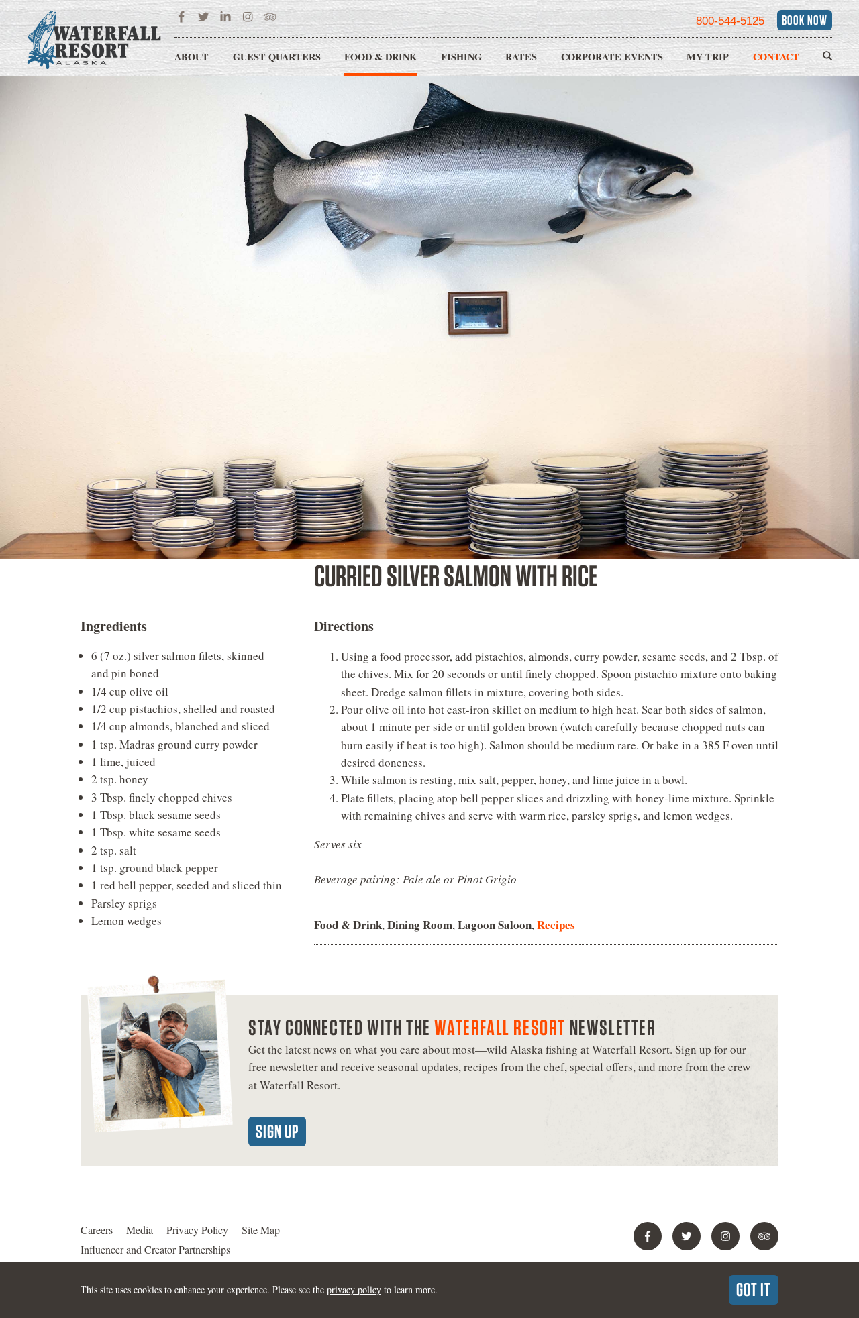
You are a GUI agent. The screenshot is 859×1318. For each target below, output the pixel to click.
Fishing (461, 57)
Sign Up (277, 1131)
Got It (753, 1289)
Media (139, 1230)
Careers (97, 1230)
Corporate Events (612, 57)
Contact (776, 57)
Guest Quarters (277, 57)
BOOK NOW (804, 20)
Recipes (556, 924)
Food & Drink (380, 57)
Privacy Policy (197, 1230)
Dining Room (419, 924)
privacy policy (354, 1289)
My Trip (708, 57)
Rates (521, 57)
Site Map (261, 1230)
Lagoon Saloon (495, 924)
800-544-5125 (730, 21)
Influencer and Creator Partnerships (155, 1249)
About (191, 57)
